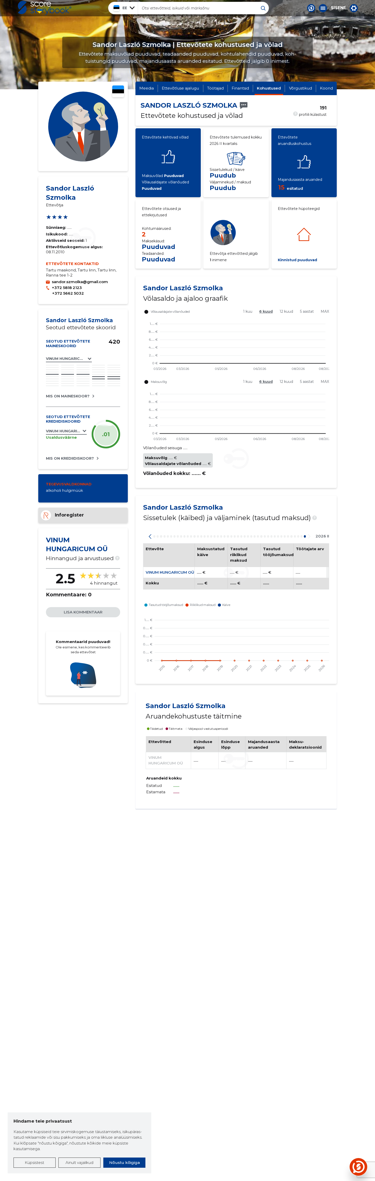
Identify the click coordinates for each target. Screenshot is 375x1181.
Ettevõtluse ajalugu (180, 88)
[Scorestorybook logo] (44, 8)
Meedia (146, 88)
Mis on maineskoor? (68, 396)
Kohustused (269, 88)
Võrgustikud (300, 88)
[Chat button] (311, 8)
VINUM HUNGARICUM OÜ (170, 572)
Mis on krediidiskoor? (70, 458)
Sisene (338, 8)
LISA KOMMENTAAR (83, 612)
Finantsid (240, 88)
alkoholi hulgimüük (64, 490)
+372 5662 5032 (68, 293)
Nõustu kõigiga (124, 1162)
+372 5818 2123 (67, 287)
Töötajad (215, 88)
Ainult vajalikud (79, 1162)
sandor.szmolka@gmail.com (80, 281)
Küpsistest (34, 1162)
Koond (326, 88)
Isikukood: (57, 234)
